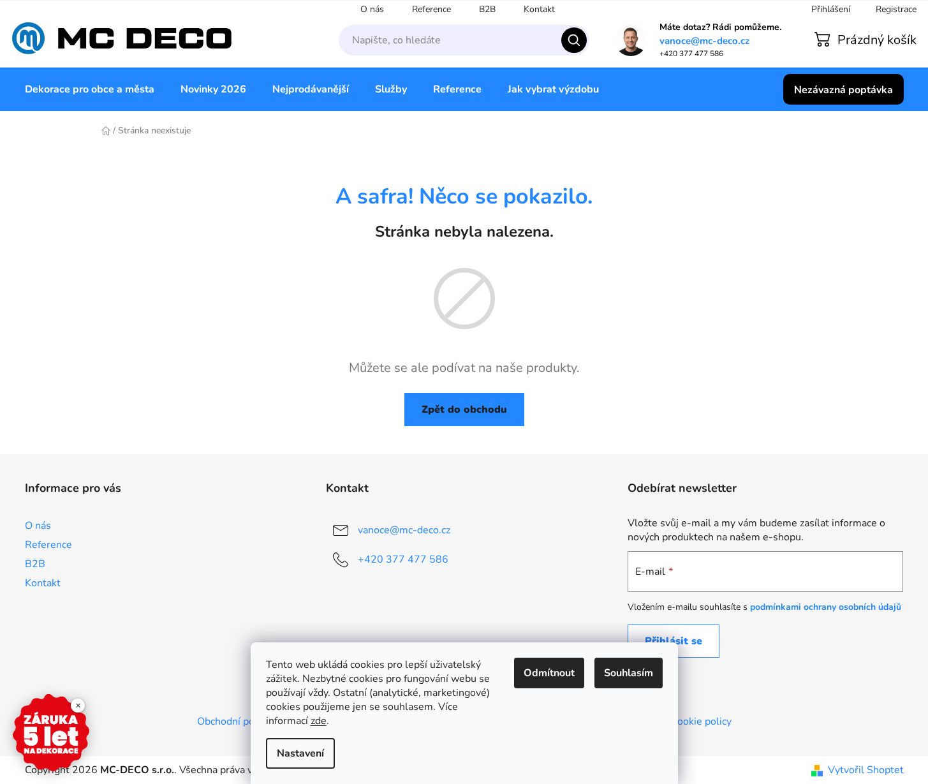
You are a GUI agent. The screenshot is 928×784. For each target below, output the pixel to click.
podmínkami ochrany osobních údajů (825, 607)
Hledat (574, 40)
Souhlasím (628, 673)
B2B (487, 9)
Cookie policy (701, 721)
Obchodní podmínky (242, 721)
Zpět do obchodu (464, 410)
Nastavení (300, 753)
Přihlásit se (673, 641)
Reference (431, 9)
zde (319, 721)
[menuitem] (89, 89)
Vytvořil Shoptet (866, 770)
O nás (372, 9)
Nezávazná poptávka (843, 90)
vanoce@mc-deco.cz (704, 41)
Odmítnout (549, 673)
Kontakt (539, 9)
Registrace (896, 9)
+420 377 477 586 (403, 559)
